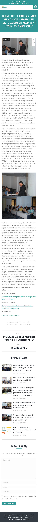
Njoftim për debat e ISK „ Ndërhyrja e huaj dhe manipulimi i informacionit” (24, 429)
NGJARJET (6, 39)
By (25, 322)
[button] (35, 6)
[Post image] (6, 367)
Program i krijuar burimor (10, 315)
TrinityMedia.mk (15, 515)
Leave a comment (25, 324)
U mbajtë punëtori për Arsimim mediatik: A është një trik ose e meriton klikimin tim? (23, 417)
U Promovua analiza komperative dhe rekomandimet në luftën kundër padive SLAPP (24, 405)
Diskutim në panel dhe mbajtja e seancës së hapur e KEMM (24, 379)
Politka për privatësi (28, 515)
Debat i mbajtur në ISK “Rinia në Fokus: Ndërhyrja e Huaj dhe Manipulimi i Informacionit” (23, 367)
